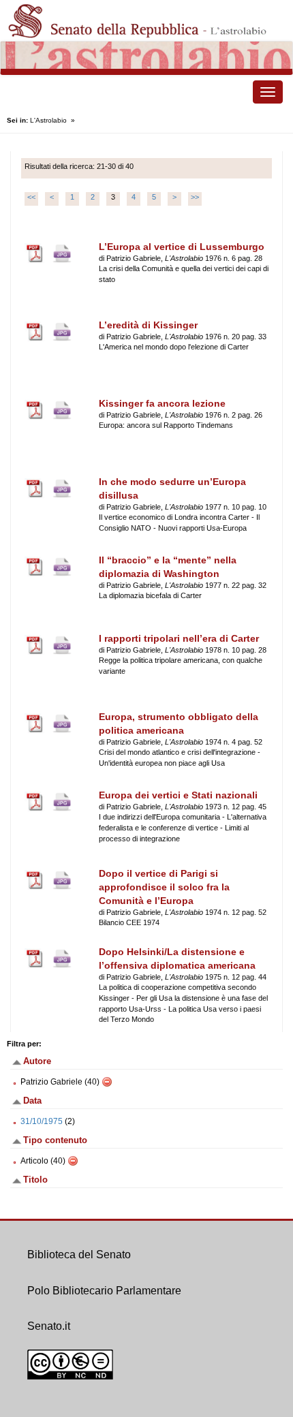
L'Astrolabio (48, 120)
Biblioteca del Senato (79, 1254)
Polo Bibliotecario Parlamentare (104, 1290)
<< (31, 197)
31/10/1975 (41, 1121)
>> (195, 197)
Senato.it (48, 1326)
